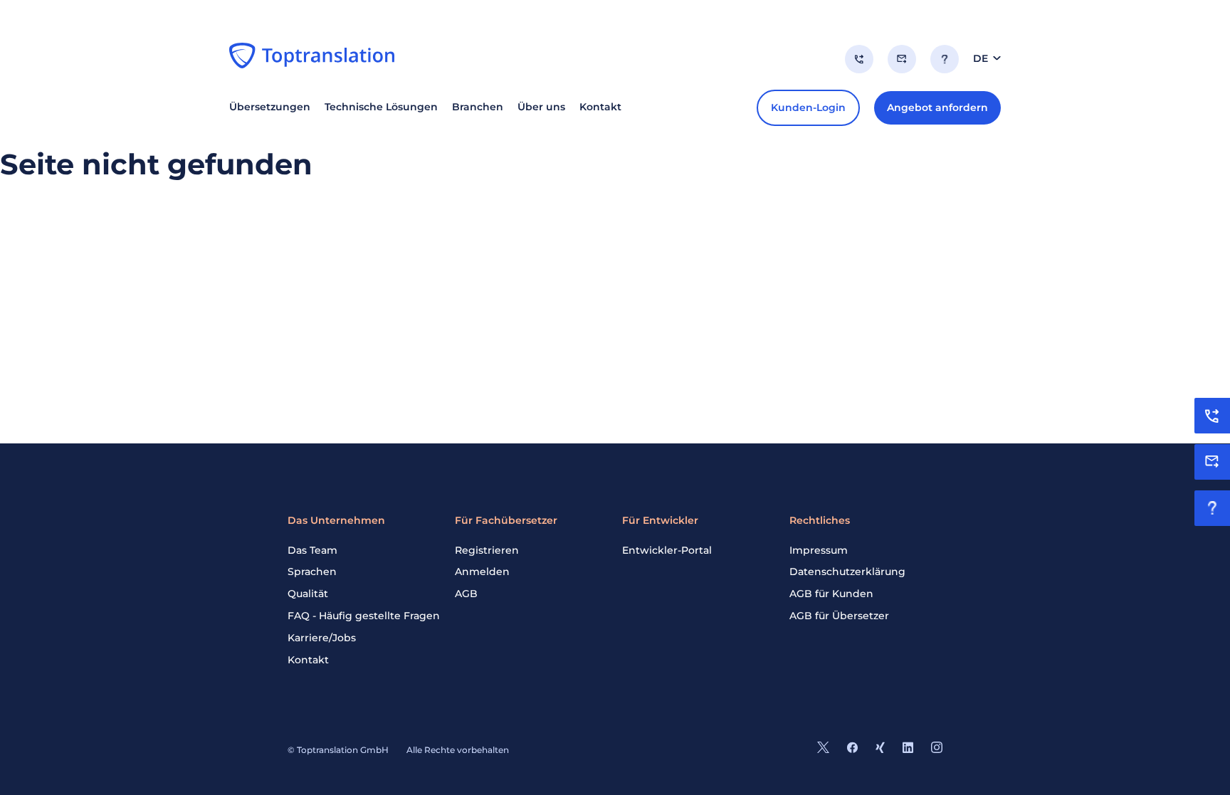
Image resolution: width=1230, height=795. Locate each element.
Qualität (308, 593)
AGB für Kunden (831, 593)
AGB (466, 593)
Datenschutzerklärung (847, 571)
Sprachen (312, 571)
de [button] (980, 58)
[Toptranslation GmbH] (311, 55)
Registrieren (487, 550)
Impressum (818, 550)
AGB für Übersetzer (839, 615)
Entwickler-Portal (667, 550)
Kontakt (308, 659)
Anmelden (482, 571)
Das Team (312, 550)
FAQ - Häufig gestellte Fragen (364, 615)
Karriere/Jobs (322, 637)
